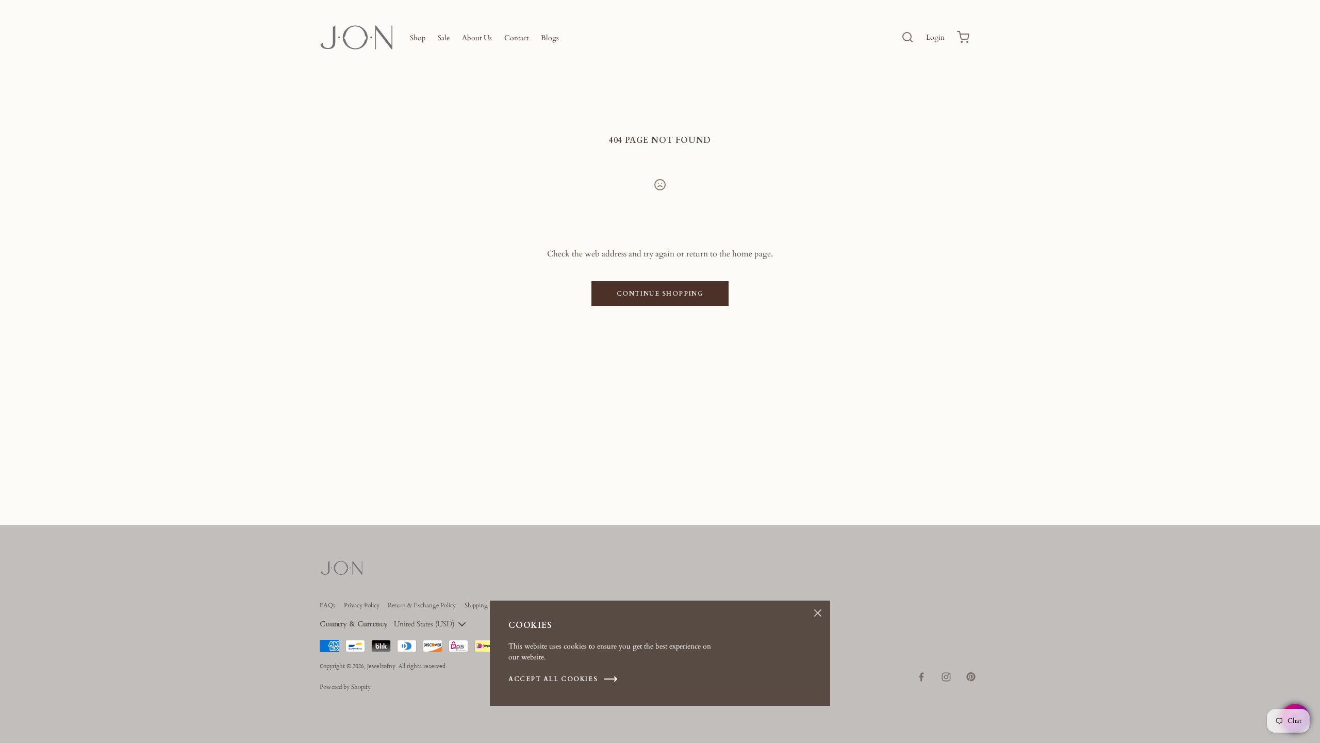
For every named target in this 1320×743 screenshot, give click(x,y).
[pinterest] (971, 677)
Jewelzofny (381, 667)
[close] (907, 37)
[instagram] (946, 677)
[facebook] (921, 677)
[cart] (963, 37)
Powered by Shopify (345, 687)
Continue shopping (660, 293)
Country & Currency (354, 624)
